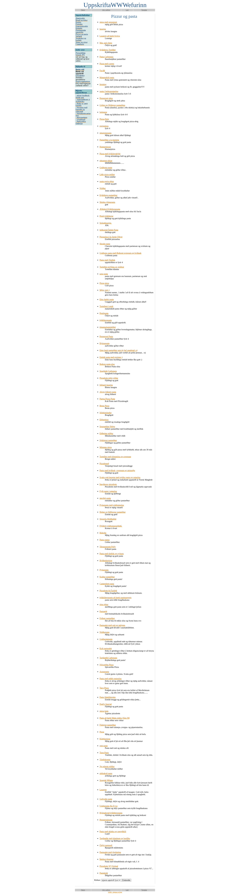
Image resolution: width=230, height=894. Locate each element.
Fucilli (102, 70)
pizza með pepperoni (108, 22)
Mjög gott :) (105, 290)
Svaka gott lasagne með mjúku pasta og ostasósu (120, 477)
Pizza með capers (107, 63)
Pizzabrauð (104, 463)
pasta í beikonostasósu (109, 91)
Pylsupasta (104, 570)
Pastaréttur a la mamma (109, 140)
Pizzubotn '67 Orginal (109, 866)
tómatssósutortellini (108, 327)
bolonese (103, 112)
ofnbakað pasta (106, 773)
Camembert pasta (107, 584)
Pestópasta (104, 313)
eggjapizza (104, 126)
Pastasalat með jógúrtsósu (110, 852)
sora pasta (104, 274)
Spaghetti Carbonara (108, 371)
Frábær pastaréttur (107, 618)
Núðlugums (104, 632)
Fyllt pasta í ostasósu (108, 491)
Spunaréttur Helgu (107, 426)
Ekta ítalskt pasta (107, 299)
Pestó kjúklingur (106, 216)
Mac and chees (106, 43)
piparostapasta (105, 133)
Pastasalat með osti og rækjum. (112, 625)
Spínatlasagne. (106, 223)
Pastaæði (103, 611)
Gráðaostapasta (106, 639)
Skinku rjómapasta (107, 202)
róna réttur (104, 604)
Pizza (102, 732)
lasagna (103, 29)
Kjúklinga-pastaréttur (108, 195)
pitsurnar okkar (106, 160)
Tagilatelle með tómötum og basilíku (115, 838)
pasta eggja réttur (107, 181)
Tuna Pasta (104, 752)
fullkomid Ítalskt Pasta (109, 230)
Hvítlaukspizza (106, 560)
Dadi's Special (106, 704)
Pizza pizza (104, 283)
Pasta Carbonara (106, 57)
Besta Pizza (104, 406)
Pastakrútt (104, 873)
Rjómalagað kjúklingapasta (111, 813)
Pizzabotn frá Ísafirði (108, 590)
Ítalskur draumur (106, 859)
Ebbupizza (104, 419)
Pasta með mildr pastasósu (111, 678)
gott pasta (104, 746)
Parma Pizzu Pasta (107, 399)
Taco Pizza (104, 688)
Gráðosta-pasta (106, 167)
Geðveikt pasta (106, 799)
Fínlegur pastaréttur (108, 725)
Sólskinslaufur (106, 412)
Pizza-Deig (104, 119)
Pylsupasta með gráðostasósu (112, 505)
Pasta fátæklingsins (108, 697)
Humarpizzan (105, 147)
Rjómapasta (104, 343)
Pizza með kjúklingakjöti (110, 154)
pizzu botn (104, 711)
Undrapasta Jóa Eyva (108, 806)
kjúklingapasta (106, 320)
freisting (103, 84)
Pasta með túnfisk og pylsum (112, 553)
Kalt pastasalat (106, 648)
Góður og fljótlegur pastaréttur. (112, 105)
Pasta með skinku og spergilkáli (113, 831)
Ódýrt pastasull (106, 845)
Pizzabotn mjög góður (109, 378)
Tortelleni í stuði (106, 306)
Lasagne (103, 789)
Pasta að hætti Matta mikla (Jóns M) (115, 718)
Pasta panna (105, 540)
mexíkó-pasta (105, 498)
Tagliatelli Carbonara (108, 658)
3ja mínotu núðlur (107, 766)
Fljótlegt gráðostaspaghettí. (111, 526)
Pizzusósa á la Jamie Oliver (111, 237)
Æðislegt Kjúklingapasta (110, 209)
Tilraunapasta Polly (108, 547)
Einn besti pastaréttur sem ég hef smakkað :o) (118, 350)
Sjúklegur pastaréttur (108, 440)
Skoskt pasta (105, 244)
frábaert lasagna (106, 385)
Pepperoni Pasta (106, 336)
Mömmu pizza (106, 447)
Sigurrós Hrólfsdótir (108, 519)
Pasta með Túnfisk (107, 260)
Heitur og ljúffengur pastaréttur (113, 512)
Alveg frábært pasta (108, 392)
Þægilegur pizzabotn (108, 484)
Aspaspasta (104, 671)
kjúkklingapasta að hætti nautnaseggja (115, 597)
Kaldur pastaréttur (107, 577)
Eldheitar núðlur (106, 433)
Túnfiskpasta (105, 759)
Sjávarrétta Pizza (107, 665)
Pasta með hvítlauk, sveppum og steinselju (117, 470)
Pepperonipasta (106, 820)
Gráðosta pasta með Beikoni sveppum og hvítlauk (120, 253)
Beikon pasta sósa (107, 364)
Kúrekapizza (105, 739)
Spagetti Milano (106, 780)
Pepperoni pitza (106, 98)
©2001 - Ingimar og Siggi (115, 892)
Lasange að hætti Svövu (110, 36)
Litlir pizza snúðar (107, 174)
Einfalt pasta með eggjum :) (111, 357)
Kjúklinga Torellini (108, 50)
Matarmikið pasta (107, 77)
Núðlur (103, 188)
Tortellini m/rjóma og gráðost (112, 267)
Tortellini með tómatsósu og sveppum (115, 456)
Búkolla (103, 533)
